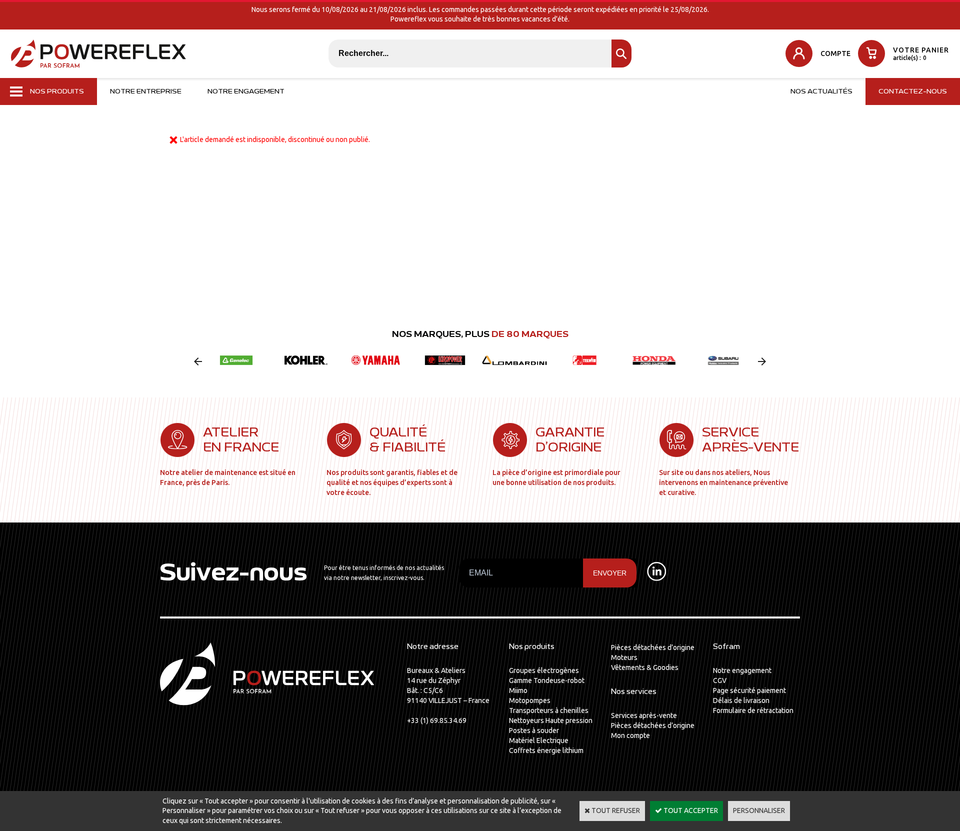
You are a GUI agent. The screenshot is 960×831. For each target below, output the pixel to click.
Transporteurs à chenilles (548, 710)
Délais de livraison (741, 700)
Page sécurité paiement (749, 690)
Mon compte (630, 736)
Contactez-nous (912, 91)
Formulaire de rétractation (753, 710)
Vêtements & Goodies (644, 668)
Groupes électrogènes (544, 670)
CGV (719, 680)
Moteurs (624, 658)
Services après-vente (644, 716)
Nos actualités (821, 91)
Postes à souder (534, 730)
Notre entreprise (146, 91)
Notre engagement (246, 91)
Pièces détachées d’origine (652, 648)
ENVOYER (609, 573)
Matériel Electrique (538, 740)
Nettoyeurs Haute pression (550, 720)
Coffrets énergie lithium (546, 750)
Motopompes (529, 700)
